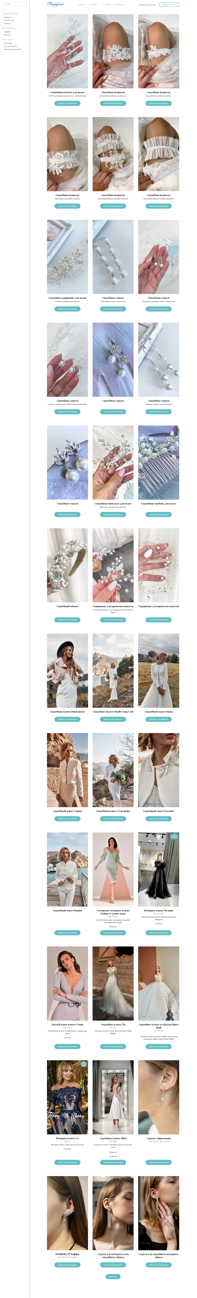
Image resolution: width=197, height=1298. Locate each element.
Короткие (7, 23)
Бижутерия (8, 43)
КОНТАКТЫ (119, 4)
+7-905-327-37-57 (146, 4)
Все (3, 9)
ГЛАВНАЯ (82, 4)
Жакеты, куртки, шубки (12, 49)
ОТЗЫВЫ (107, 4)
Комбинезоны (9, 20)
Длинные (7, 17)
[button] (169, 4)
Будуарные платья (10, 46)
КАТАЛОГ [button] (93, 4)
